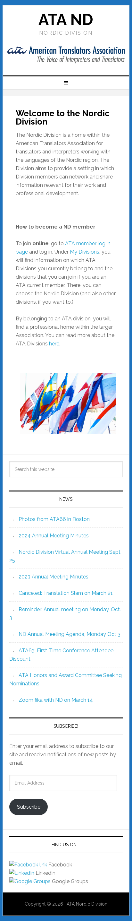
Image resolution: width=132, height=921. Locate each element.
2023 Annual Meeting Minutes (53, 577)
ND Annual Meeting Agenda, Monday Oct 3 (69, 634)
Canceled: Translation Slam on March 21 (66, 593)
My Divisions (84, 252)
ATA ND (65, 20)
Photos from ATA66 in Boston (54, 519)
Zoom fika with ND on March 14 (56, 700)
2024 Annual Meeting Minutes (54, 536)
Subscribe (28, 807)
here (54, 344)
